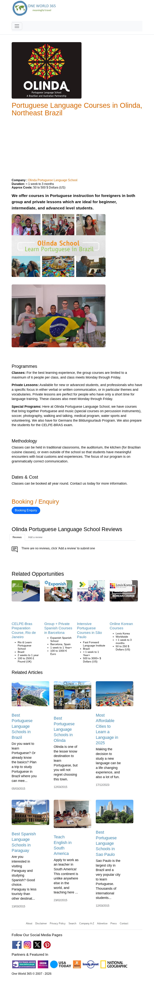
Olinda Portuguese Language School (52, 180)
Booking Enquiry (26, 510)
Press (113, 923)
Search (72, 923)
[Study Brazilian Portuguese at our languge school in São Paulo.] (91, 592)
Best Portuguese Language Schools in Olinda (64, 729)
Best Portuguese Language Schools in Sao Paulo (106, 843)
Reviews (17, 537)
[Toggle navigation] (17, 26)
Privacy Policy (58, 923)
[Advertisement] (77, 146)
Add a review (35, 537)
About (29, 923)
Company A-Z (86, 923)
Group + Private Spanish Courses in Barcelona (58, 628)
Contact (124, 923)
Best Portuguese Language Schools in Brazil (22, 726)
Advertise (102, 923)
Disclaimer (41, 923)
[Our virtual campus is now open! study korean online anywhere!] (121, 587)
